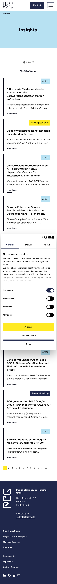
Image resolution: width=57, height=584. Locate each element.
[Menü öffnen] (50, 5)
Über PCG (7, 547)
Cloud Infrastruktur (11, 531)
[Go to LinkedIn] (4, 575)
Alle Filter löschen (28, 71)
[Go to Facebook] (9, 575)
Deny (28, 344)
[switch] (50, 298)
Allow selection (28, 335)
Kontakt (37, 5)
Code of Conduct (11, 567)
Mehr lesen (12, 113)
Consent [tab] (10, 245)
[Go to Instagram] (14, 575)
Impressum (8, 561)
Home (7, 13)
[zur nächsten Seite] (51, 468)
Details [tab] (28, 245)
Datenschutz (9, 556)
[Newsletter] (18, 575)
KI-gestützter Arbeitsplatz (15, 536)
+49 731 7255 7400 (25, 517)
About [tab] (47, 245)
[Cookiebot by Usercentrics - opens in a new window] (42, 237)
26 (46, 467)
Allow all (29, 327)
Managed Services (11, 542)
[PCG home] (8, 5)
